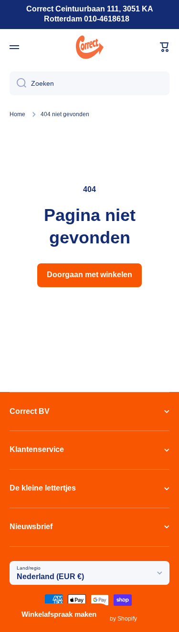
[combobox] (89, 83)
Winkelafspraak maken (58, 614)
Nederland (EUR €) (50, 576)
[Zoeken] (18, 83)
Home (17, 114)
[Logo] (90, 47)
